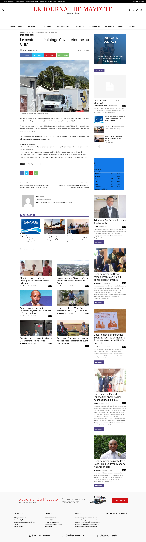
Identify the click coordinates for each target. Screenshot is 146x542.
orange (27, 35)
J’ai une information (50, 518)
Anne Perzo (27, 50)
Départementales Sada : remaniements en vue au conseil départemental (107, 277)
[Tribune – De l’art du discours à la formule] (110, 206)
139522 (50, 286)
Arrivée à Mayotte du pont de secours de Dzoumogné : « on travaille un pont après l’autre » (53, 238)
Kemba (59, 346)
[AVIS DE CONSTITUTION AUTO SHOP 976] (110, 86)
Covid (27, 164)
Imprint (16, 524)
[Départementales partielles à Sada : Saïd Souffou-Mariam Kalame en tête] (110, 447)
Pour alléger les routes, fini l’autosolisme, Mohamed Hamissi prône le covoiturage (35, 310)
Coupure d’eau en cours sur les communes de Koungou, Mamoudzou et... (115, 119)
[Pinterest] (31, 173)
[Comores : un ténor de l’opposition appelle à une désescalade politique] (110, 380)
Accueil (22, 32)
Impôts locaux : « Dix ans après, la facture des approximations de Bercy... (72, 280)
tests (38, 164)
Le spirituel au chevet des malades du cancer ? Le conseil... (113, 138)
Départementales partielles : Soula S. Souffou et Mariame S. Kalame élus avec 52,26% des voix (109, 339)
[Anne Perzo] (21, 50)
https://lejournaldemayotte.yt (43, 199)
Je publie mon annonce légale (53, 524)
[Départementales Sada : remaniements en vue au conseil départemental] (110, 260)
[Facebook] (129, 10)
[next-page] (98, 146)
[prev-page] (95, 146)
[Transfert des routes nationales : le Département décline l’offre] (36, 328)
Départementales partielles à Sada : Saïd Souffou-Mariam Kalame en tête (109, 464)
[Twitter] (137, 10)
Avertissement (18, 526)
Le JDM (96, 226)
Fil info (27, 32)
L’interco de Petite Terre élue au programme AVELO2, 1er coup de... (72, 309)
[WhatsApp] (36, 173)
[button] (141, 10)
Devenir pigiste (49, 520)
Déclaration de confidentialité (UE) (24, 522)
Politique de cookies (20, 518)
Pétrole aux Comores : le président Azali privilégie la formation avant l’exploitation (72, 340)
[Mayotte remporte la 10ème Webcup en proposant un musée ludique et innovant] (36, 268)
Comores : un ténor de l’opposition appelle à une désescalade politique (107, 397)
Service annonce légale (100, 105)
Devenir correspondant (51, 522)
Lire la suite (98, 242)
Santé (31, 35)
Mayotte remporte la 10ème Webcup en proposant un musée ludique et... (34, 280)
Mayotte (33, 164)
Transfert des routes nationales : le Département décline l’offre (36, 339)
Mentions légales (19, 520)
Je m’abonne (48, 526)
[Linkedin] (133, 10)
